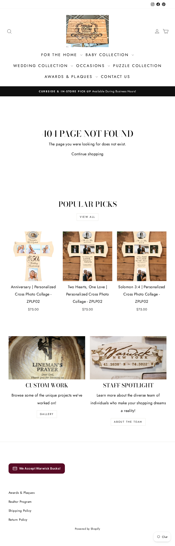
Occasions (91, 66)
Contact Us (115, 76)
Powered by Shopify (87, 529)
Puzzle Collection (137, 66)
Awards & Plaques (69, 76)
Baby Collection (108, 55)
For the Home (60, 55)
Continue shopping (87, 154)
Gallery (47, 414)
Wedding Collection (41, 66)
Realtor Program (20, 501)
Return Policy (18, 519)
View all (87, 217)
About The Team (128, 422)
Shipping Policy (20, 510)
